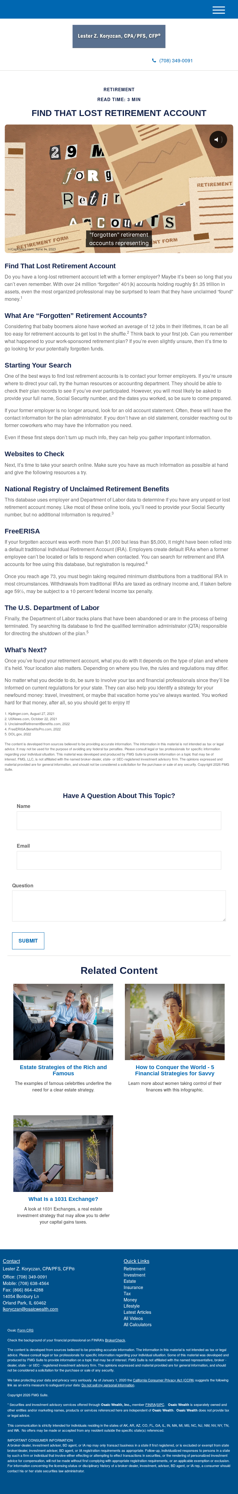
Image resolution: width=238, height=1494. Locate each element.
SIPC (160, 1404)
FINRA (150, 1404)
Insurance (133, 1287)
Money (130, 1299)
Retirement (134, 1268)
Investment (134, 1275)
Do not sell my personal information (108, 1384)
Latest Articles (137, 1312)
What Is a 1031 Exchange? (63, 1199)
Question (22, 885)
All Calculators (138, 1324)
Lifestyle (132, 1306)
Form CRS (25, 1329)
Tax (127, 1293)
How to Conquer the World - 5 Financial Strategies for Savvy (174, 1070)
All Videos (133, 1318)
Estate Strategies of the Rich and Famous (63, 1070)
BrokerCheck (115, 1339)
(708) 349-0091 (176, 60)
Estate (130, 1281)
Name (23, 806)
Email (23, 845)
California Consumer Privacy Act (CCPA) (163, 1379)
